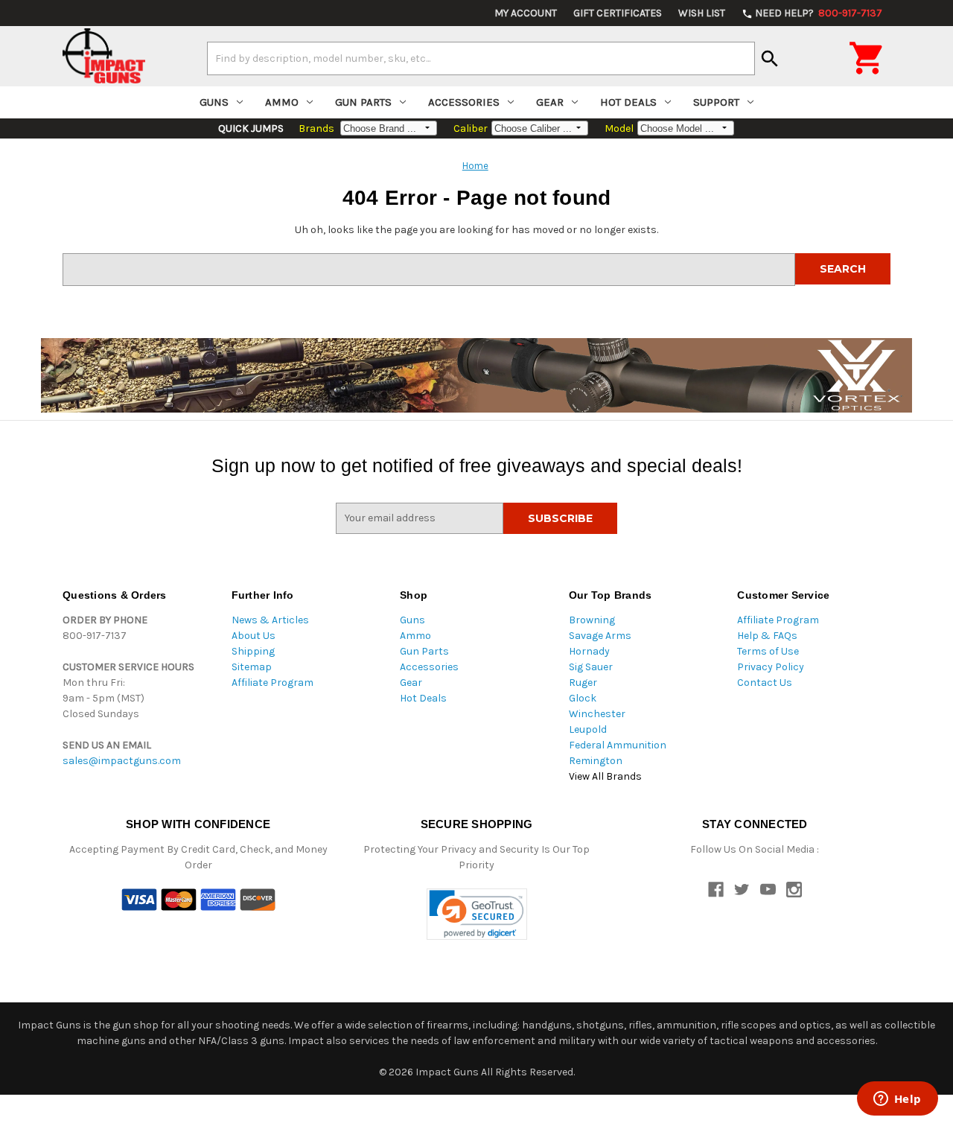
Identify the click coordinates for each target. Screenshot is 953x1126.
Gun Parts (363, 102)
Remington (595, 760)
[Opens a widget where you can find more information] (897, 1100)
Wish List (701, 13)
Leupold (588, 729)
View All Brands (605, 776)
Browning (592, 620)
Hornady (589, 651)
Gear (550, 102)
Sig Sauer (591, 667)
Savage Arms (600, 635)
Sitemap (252, 667)
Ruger (583, 682)
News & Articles (270, 620)
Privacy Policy (770, 667)
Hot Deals (628, 102)
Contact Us (764, 682)
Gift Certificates (617, 13)
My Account (525, 13)
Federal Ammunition (617, 745)
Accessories (464, 102)
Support (716, 102)
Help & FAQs (767, 635)
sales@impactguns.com (122, 760)
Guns (214, 102)
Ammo (282, 102)
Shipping (253, 651)
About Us (253, 635)
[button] (476, 914)
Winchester (597, 713)
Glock (582, 698)
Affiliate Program (272, 682)
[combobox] (481, 58)
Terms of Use (768, 651)
